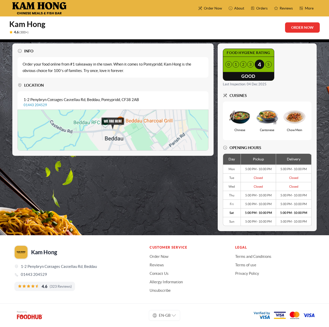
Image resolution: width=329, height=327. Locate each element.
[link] (74, 274)
